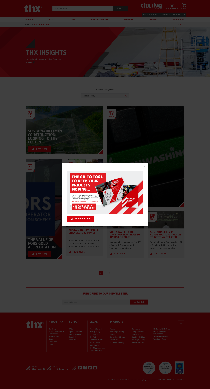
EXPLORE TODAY (82, 218)
